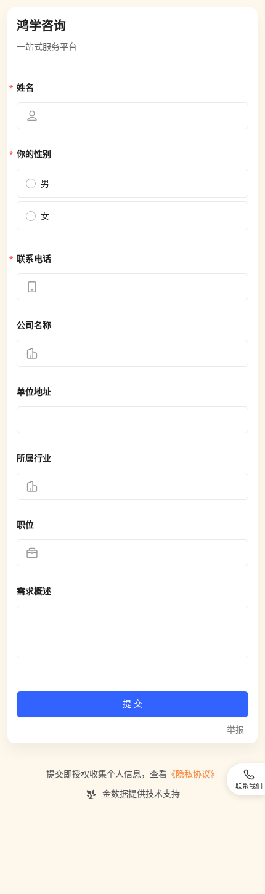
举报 (235, 730)
